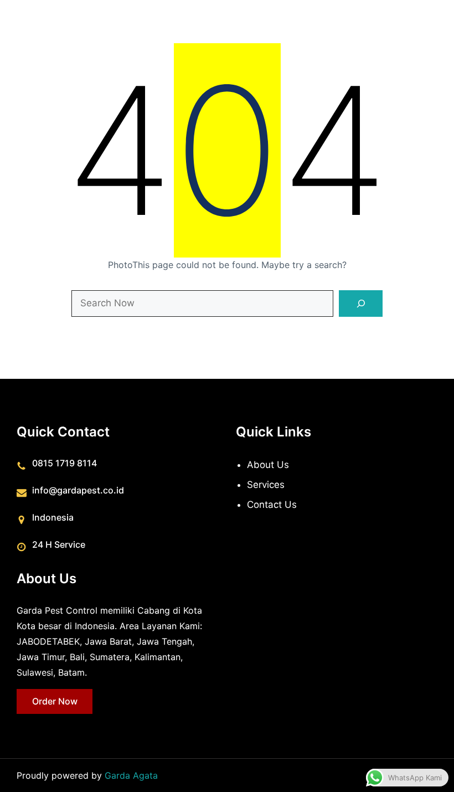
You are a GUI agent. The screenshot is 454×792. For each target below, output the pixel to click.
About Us (268, 464)
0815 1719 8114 (64, 463)
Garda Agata (131, 775)
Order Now (55, 701)
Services (266, 484)
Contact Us (272, 504)
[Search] (361, 303)
